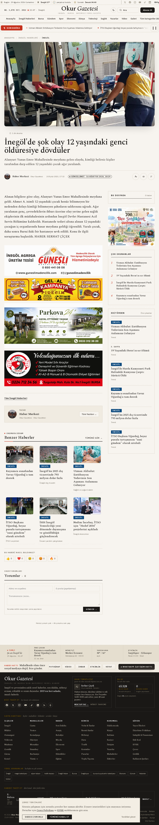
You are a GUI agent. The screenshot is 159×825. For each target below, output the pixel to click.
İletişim (110, 744)
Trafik (84, 744)
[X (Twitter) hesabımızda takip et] (125, 2)
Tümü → (34, 758)
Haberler (142, 773)
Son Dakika (61, 725)
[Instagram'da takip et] (135, 2)
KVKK (136, 744)
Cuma (32, 725)
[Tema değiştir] (113, 10)
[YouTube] (25, 705)
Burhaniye (34, 754)
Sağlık (104, 18)
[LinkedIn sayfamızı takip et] (150, 2)
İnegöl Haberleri (27, 18)
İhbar (81, 667)
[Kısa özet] (151, 176)
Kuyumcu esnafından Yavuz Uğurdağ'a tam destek (45, 653)
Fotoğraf (54, 667)
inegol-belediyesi (21, 773)
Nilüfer (7, 730)
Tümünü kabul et (59, 817)
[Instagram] (19, 705)
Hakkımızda (112, 725)
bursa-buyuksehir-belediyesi (104, 773)
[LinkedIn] (37, 705)
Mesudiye (34, 744)
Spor (61, 18)
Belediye (60, 735)
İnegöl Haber (63, 773)
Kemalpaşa (35, 735)
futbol (8, 779)
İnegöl (7, 725)
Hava (83, 739)
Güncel (132, 773)
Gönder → (91, 609)
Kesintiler (85, 749)
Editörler (111, 758)
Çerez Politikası (45, 810)
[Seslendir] (143, 176)
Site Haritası (150, 821)
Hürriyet (34, 739)
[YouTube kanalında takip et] (140, 2)
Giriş (156, 2)
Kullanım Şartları (141, 758)
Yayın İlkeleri (139, 725)
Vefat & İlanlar (88, 725)
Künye (110, 730)
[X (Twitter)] (13, 705)
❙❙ (154, 28)
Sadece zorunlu (34, 817)
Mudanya (8, 744)
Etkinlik (95, 667)
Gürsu (7, 754)
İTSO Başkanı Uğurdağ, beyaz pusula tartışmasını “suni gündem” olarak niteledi (95, 28)
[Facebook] (6, 705)
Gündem (51, 18)
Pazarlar (85, 754)
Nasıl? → (147, 799)
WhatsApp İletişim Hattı (137, 667)
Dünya (82, 18)
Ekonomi (71, 18)
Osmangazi (9, 735)
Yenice (33, 730)
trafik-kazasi (49, 773)
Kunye (152, 818)
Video (124, 18)
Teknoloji (92, 18)
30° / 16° (101, 653)
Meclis (59, 739)
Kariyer (110, 739)
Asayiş (58, 730)
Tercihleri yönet (128, 817)
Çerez (135, 749)
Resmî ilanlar (87, 730)
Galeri (133, 18)
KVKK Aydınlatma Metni (145, 815)
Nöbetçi (85, 735)
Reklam (110, 735)
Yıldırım (8, 739)
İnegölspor (85, 773)
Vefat (109, 667)
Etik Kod (137, 739)
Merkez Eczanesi (74, 653)
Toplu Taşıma (87, 758)
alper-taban (35, 773)
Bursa (41, 18)
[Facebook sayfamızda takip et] (130, 2)
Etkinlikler (61, 754)
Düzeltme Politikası (142, 730)
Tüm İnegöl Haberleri (15, 398)
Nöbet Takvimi (98, 704)
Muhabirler (112, 754)
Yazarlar (114, 18)
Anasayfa (10, 18)
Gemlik (7, 749)
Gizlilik (136, 754)
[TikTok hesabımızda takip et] (145, 2)
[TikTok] (31, 705)
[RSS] (44, 705)
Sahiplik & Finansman (143, 735)
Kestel (7, 758)
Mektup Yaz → (81, 704)
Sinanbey (34, 749)
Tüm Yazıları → (89, 414)
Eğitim (58, 758)
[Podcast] (50, 705)
